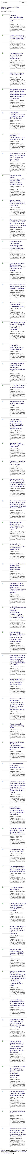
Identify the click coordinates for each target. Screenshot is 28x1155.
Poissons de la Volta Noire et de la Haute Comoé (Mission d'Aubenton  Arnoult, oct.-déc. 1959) (17, 1023)
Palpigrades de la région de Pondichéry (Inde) (17, 725)
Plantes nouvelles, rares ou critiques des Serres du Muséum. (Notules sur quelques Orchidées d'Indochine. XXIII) (18, 504)
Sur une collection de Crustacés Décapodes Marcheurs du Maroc (17, 1093)
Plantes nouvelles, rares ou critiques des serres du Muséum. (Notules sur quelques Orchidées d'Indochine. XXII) (18, 223)
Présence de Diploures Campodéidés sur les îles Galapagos (17, 462)
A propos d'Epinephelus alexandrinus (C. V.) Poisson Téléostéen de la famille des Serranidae (18, 930)
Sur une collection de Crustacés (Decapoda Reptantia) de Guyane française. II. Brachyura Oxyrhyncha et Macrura (18, 482)
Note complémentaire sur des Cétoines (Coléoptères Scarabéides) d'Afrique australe (17, 367)
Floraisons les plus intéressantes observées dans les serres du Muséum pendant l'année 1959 (17, 245)
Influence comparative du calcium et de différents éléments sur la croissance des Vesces (17, 266)
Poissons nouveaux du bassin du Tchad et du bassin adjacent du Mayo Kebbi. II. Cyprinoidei (17, 326)
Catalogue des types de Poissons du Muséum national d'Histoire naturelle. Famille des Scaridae (18, 907)
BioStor (3, 1150)
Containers (10, 7)
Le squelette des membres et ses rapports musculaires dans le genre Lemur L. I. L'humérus (17, 810)
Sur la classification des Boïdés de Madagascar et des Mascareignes (18, 286)
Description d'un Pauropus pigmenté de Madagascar (17, 444)
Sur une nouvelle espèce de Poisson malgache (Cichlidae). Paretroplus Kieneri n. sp (17, 953)
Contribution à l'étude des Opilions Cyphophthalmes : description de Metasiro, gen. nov (18, 745)
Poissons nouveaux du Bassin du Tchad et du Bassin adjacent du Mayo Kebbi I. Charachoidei (17, 157)
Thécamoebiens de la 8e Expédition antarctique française (17, 765)
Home (3, 7)
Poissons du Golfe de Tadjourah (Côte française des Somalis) (17, 304)
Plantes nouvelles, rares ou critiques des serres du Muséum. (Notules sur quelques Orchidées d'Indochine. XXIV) (18, 1132)
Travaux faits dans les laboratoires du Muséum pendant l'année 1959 (18, 37)
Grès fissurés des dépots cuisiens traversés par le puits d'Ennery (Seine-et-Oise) (17, 526)
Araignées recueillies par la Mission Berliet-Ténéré (17, 403)
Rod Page (16, 1150)
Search (23, 2)
